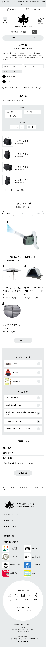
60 (22, 127)
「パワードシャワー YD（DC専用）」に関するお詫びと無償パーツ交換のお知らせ (23, 3)
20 (12, 127)
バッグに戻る (11, 77)
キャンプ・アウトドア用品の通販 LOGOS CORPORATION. (23, 639)
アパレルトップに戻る (14, 82)
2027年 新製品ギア (12, 398)
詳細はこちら (23, 473)
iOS (18, 610)
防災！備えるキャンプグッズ (15, 421)
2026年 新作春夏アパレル (14, 405)
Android (27, 610)
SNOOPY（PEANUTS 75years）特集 (18, 429)
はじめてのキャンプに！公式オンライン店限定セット (21, 413)
